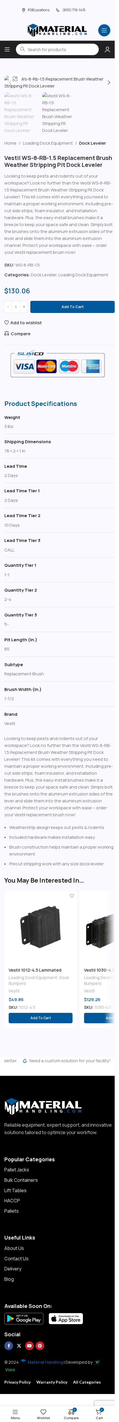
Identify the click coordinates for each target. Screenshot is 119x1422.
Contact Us (16, 1258)
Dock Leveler (92, 143)
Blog (9, 1279)
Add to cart (73, 306)
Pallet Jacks (16, 1169)
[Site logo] (57, 30)
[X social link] (19, 1345)
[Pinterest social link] (40, 1345)
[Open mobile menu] (104, 30)
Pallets (11, 1211)
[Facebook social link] (8, 1345)
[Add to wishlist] (72, 896)
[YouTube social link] (29, 1345)
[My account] (107, 49)
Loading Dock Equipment (48, 143)
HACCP (12, 1200)
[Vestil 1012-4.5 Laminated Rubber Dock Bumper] (40, 927)
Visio (10, 1369)
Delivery (12, 1269)
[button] (10, 82)
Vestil (14, 991)
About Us (14, 1248)
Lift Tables (15, 1190)
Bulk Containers (21, 1180)
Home (10, 143)
